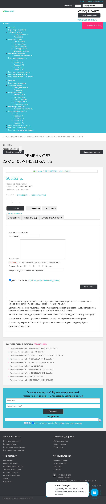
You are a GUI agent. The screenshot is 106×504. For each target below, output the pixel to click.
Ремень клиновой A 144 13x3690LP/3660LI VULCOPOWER (34, 348)
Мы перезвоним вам (89, 15)
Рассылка (57, 469)
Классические (40, 344)
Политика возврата (11, 472)
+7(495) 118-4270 (64, 475)
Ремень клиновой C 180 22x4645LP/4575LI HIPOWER (32, 369)
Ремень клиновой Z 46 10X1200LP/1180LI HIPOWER (31, 380)
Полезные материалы (12, 441)
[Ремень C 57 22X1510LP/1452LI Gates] (51, 171)
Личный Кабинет (60, 460)
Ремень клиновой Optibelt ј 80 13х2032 (26, 376)
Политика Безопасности (13, 466)
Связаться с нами (61, 441)
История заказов (60, 463)
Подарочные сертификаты (14, 447)
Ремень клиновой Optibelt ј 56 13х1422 (26, 366)
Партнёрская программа (13, 450)
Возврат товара (60, 444)
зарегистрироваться (95, 1)
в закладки (51, 208)
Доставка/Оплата (52, 217)
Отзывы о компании (11, 475)
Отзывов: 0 (22, 195)
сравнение (35, 208)
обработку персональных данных (43, 280)
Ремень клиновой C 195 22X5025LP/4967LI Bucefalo (31, 359)
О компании (8, 460)
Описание (14, 217)
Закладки (57, 466)
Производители (9, 444)
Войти (82, 1)
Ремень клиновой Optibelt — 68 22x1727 (27, 352)
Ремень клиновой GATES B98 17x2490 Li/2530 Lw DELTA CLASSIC (37, 355)
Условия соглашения (12, 469)
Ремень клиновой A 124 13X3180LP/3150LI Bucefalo (31, 373)
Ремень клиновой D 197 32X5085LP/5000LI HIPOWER (32, 362)
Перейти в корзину (13, 152)
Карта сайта (58, 447)
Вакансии (7, 481)
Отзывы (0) (30, 217)
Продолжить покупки (92, 152)
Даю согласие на (35, 280)
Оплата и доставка (10, 463)
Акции (5, 478)
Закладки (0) (68, 6)
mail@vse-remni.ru (87, 19)
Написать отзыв (38, 195)
